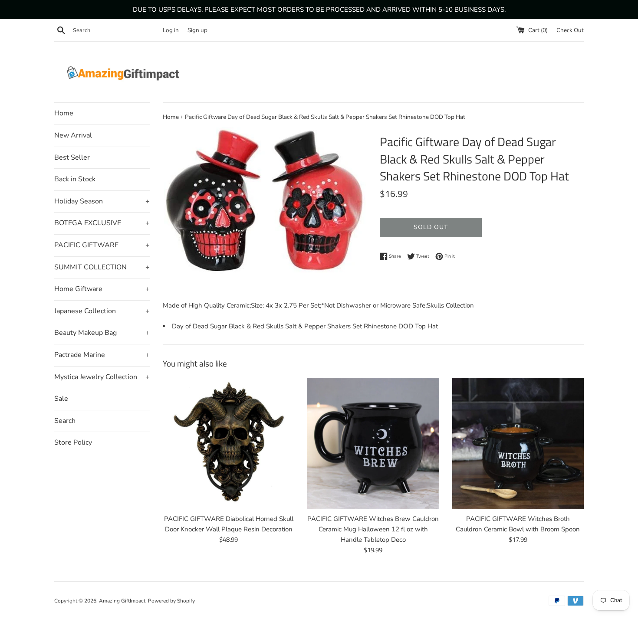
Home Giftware (102, 289)
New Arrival (73, 135)
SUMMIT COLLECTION (102, 267)
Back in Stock (74, 179)
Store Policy (73, 442)
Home (63, 113)
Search (65, 421)
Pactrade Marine (102, 355)
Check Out (570, 30)
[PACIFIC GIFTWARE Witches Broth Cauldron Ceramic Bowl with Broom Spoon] (518, 443)
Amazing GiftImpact (122, 600)
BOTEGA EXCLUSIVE (102, 223)
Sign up (197, 30)
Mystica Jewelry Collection (102, 377)
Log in (171, 30)
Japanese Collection (102, 311)
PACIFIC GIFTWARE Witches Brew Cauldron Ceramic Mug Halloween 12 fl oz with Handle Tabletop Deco (373, 529)
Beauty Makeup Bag (102, 332)
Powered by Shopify (171, 600)
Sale (61, 398)
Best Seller (72, 157)
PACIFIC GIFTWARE (102, 245)
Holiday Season (102, 201)
